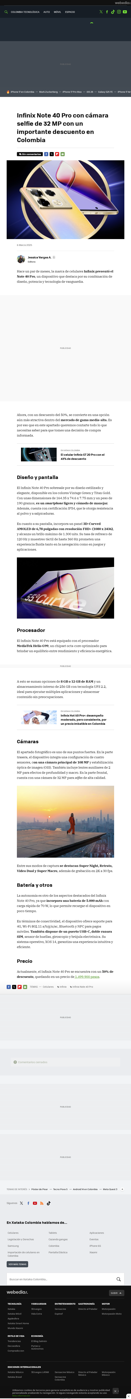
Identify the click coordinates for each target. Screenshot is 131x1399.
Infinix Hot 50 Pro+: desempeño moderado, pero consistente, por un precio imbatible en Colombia (83, 719)
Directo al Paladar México (87, 1373)
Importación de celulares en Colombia (24, 1254)
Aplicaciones (97, 1232)
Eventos (94, 1239)
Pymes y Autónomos (37, 1347)
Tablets (53, 1232)
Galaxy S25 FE (105, 91)
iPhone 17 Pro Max (72, 91)
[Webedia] (123, 3)
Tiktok (113, 12)
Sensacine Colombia (60, 1378)
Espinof (59, 1313)
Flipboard (57, 154)
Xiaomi (93, 1252)
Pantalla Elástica (58, 1252)
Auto (46, 12)
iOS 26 (90, 91)
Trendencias (14, 1341)
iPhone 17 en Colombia (22, 91)
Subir (114, 1293)
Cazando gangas (58, 1239)
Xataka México (16, 1372)
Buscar (119, 1279)
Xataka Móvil (14, 1313)
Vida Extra (36, 1313)
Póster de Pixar (39, 1189)
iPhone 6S (95, 1245)
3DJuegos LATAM (40, 1372)
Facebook (107, 12)
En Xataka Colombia (70, 450)
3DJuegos (36, 1308)
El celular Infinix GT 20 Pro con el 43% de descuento (83, 456)
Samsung (13, 1245)
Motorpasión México (108, 1373)
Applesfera (13, 1318)
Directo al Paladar (87, 1308)
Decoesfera (14, 1345)
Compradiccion (16, 1350)
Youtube (125, 12)
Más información (21, 1395)
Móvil (57, 12)
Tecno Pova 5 (60, 1189)
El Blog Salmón (39, 1341)
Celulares (48, 986)
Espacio (70, 12)
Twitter (101, 12)
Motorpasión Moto (112, 1313)
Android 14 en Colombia (85, 1189)
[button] (41, 257)
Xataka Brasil (15, 1376)
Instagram (119, 12)
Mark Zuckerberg (48, 91)
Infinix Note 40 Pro (82, 986)
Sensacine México (64, 1372)
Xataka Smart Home (18, 1323)
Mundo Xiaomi (15, 1328)
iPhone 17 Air (124, 91)
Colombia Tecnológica (25, 12)
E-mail (63, 154)
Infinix (63, 986)
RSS (42, 1202)
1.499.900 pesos (86, 977)
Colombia (54, 1245)
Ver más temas (17, 1264)
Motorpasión (108, 1308)
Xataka (11, 1308)
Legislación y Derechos (21, 1239)
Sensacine (60, 1308)
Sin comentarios (31, 154)
